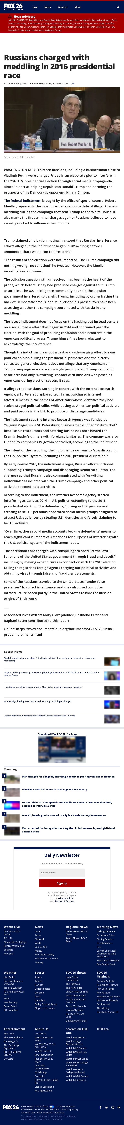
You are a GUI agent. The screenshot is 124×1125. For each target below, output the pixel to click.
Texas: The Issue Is (76, 1006)
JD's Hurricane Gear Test (14, 993)
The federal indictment (22, 200)
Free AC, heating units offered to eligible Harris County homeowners (64, 815)
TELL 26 (8, 938)
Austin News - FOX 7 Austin (76, 940)
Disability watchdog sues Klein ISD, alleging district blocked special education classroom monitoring (49, 659)
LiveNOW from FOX (14, 945)
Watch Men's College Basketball (77, 1064)
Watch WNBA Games (77, 1076)
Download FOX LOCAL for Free (57, 734)
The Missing (103, 1008)
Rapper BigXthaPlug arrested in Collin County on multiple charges (37, 701)
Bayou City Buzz (74, 1010)
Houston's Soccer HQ (108, 1011)
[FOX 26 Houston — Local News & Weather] (14, 7)
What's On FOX (43, 1050)
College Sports (42, 988)
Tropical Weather (13, 987)
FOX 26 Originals (103, 974)
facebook (100, 1107)
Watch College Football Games (74, 1043)
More (78, 7)
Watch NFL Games (76, 1037)
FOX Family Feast (106, 964)
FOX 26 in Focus (105, 988)
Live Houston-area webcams (13, 982)
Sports (39, 972)
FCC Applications (43, 1090)
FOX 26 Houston (11, 83)
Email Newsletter (44, 1054)
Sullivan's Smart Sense (46, 958)
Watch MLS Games (76, 1079)
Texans (38, 981)
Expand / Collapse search (118, 7)
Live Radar (9, 977)
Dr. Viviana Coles (105, 935)
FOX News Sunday (44, 954)
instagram (112, 1107)
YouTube (8, 949)
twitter (106, 1107)
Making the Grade (106, 931)
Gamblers (40, 1000)
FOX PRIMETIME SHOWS (12, 1053)
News (24, 83)
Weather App (10, 1002)
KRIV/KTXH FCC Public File (46, 1081)
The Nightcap (73, 983)
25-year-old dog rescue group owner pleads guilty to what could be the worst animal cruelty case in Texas (51, 673)
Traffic (7, 998)
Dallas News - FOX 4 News (76, 933)
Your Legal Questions (108, 960)
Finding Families (105, 939)
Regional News (77, 927)
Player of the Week (45, 1008)
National (39, 939)
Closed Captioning (44, 1086)
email (118, 1107)
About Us (41, 1029)
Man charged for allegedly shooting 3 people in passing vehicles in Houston (68, 776)
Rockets (39, 984)
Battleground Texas (76, 1020)
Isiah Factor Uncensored (72, 979)
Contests (8, 1058)
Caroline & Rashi (105, 981)
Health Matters (105, 942)
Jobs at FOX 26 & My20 (44, 1060)
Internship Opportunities (42, 1067)
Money (38, 950)
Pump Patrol (10, 1006)
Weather (10, 972)
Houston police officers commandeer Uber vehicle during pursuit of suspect (43, 686)
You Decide (41, 946)
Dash (37, 996)
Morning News (107, 927)
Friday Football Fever (46, 1004)
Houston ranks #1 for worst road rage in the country (54, 789)
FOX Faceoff (103, 992)
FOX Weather (11, 1010)
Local (38, 931)
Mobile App (41, 1072)
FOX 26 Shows (76, 972)
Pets (99, 946)
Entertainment (15, 1029)
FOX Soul (8, 953)
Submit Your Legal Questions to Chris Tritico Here (106, 953)
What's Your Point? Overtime (76, 1001)
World (38, 942)
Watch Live (12, 927)
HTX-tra (103, 1029)
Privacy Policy (65, 898)
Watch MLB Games (76, 1048)
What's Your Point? (76, 995)
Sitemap (39, 962)
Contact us (40, 1033)
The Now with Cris (13, 1037)
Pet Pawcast (103, 1004)
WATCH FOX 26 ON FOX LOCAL (45, 1046)
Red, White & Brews (107, 984)
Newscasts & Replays (15, 942)
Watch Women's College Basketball (75, 1071)
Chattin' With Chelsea (77, 991)
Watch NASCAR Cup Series (76, 1053)
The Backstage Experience (12, 1047)
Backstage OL (11, 1041)
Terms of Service (64, 901)
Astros (38, 977)
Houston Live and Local (75, 1015)
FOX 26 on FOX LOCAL (12, 933)
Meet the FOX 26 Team (44, 1039)
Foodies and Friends (107, 1000)
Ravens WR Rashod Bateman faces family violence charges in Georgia (39, 715)
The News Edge (74, 987)
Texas (38, 935)
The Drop (9, 1033)
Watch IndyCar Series (77, 1058)
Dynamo (39, 992)
